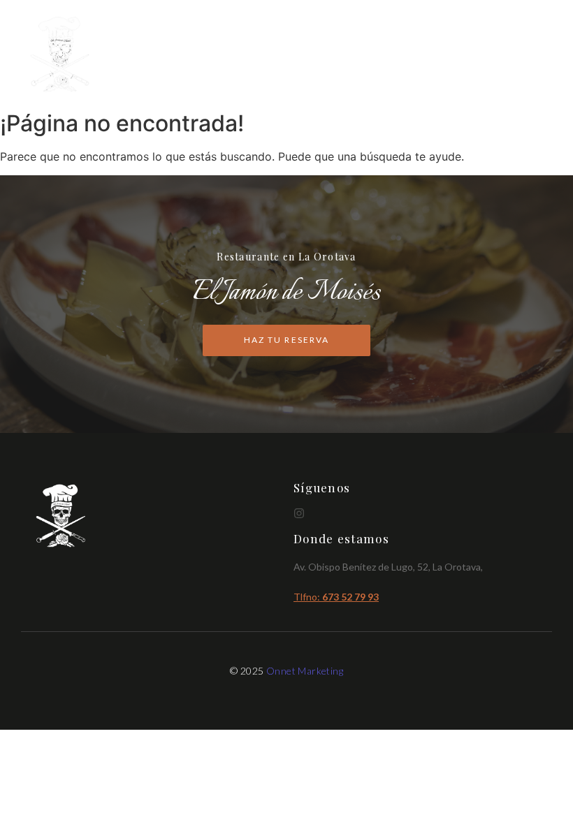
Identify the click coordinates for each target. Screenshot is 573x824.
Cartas (398, 54)
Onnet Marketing (304, 671)
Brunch (458, 54)
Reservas (522, 54)
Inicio (343, 54)
